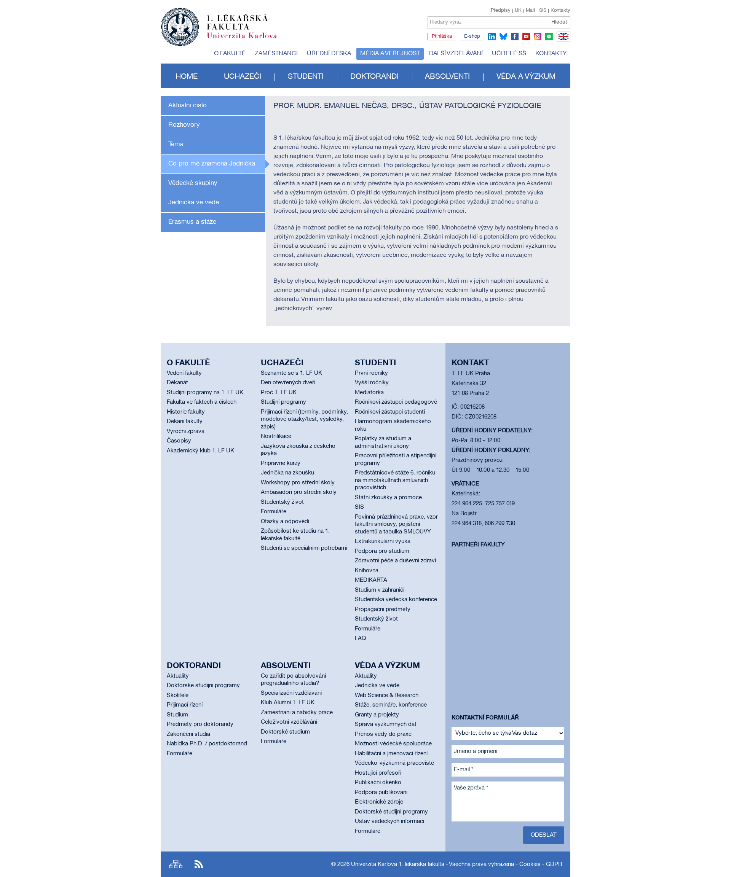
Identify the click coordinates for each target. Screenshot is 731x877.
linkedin (492, 36)
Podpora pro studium (382, 551)
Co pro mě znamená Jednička (211, 164)
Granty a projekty (377, 715)
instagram (537, 36)
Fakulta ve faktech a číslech (201, 402)
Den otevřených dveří (288, 382)
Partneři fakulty (478, 545)
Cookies (530, 864)
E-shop (472, 36)
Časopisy (179, 441)
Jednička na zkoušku (287, 473)
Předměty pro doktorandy (200, 724)
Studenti (306, 76)
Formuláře (273, 511)
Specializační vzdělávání (291, 693)
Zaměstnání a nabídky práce (297, 712)
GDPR (554, 864)
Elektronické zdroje (379, 802)
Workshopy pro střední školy (298, 482)
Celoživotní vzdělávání (289, 722)
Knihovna (366, 570)
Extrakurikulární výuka (382, 541)
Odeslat (544, 835)
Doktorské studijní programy (203, 685)
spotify (549, 36)
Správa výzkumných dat (386, 724)
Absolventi (447, 76)
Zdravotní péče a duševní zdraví (395, 560)
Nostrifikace (276, 436)
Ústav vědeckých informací (389, 821)
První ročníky (371, 373)
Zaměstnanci (276, 53)
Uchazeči (242, 76)
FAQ (360, 638)
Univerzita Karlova (248, 40)
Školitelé (177, 695)
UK (518, 10)
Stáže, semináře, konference (391, 705)
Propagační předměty (382, 609)
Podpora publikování (381, 792)
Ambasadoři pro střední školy (299, 492)
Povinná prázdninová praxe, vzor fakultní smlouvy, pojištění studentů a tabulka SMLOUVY (396, 524)
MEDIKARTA (371, 580)
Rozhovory (184, 125)
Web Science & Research (386, 695)
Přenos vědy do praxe (383, 734)
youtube (526, 36)
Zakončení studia (188, 734)
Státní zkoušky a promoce (388, 497)
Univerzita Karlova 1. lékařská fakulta (397, 864)
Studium (177, 715)
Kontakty (560, 10)
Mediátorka (369, 392)
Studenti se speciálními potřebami (304, 548)
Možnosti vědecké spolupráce (393, 743)
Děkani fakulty (185, 421)
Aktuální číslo (187, 105)
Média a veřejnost (390, 53)
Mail (530, 10)
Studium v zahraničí (379, 590)
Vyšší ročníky (372, 382)
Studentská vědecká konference (396, 599)
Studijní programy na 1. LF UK (205, 392)
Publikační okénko (378, 782)
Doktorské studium (285, 732)
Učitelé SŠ (509, 53)
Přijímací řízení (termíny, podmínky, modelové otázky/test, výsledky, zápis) (304, 419)
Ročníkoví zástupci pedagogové (396, 402)
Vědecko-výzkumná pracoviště (394, 763)
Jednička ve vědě (193, 202)
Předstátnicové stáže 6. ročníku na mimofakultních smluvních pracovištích (395, 480)
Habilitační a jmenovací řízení (391, 753)
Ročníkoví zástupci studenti (390, 412)
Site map (175, 864)
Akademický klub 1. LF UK (200, 451)
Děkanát (177, 382)
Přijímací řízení (185, 705)
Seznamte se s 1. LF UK (291, 373)
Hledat (559, 22)
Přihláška (442, 36)
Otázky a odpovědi (285, 521)
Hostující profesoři (378, 773)
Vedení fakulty (184, 373)
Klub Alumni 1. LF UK (287, 702)
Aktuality (178, 676)
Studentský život (282, 502)
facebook (515, 36)
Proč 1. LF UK (279, 392)
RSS (199, 864)
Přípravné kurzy (280, 463)
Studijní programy (283, 402)
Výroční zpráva (185, 431)
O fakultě (230, 53)
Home (187, 76)
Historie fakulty (186, 412)
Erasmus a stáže (192, 222)
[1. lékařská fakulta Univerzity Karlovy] (219, 23)
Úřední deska (329, 53)
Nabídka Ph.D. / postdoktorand (207, 743)
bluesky (503, 36)
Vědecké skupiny (192, 183)
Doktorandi (374, 76)
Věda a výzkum (525, 76)
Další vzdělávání (456, 53)
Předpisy (501, 10)
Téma (176, 144)
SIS (542, 10)
